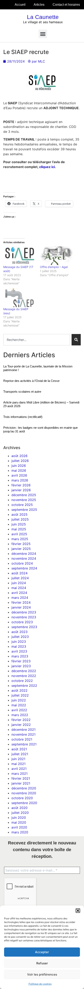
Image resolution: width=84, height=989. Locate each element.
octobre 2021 (21, 739)
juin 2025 (18, 524)
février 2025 (21, 544)
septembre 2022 (24, 686)
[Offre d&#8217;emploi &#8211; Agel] (56, 255)
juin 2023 (18, 642)
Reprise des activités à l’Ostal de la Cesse (31, 380)
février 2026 (21, 485)
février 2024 (21, 602)
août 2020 (19, 808)
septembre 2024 (24, 568)
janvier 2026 (21, 490)
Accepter (42, 952)
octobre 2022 (22, 681)
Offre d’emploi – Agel (54, 267)
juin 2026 (18, 466)
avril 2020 (19, 827)
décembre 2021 (23, 729)
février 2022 (21, 720)
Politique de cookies (40, 983)
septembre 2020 (24, 803)
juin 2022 (18, 700)
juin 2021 (18, 759)
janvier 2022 (21, 725)
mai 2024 (18, 588)
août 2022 (19, 690)
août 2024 (19, 573)
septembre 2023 (24, 627)
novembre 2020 (23, 793)
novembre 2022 (23, 676)
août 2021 (19, 749)
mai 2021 (18, 764)
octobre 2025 (22, 505)
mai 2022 (18, 705)
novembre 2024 (23, 558)
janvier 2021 (20, 783)
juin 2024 (18, 583)
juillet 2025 (20, 519)
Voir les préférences (42, 974)
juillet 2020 (20, 813)
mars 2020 (19, 832)
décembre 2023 (23, 612)
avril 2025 (19, 534)
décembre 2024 (23, 554)
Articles (39, 4)
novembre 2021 (23, 734)
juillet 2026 (20, 461)
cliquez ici (47, 167)
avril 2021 (19, 769)
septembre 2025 (24, 510)
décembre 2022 (23, 671)
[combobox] (36, 339)
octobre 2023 (22, 622)
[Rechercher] (76, 339)
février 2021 (20, 778)
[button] (78, 911)
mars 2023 (19, 656)
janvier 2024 (21, 607)
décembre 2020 (23, 788)
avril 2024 (19, 593)
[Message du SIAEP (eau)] (19, 298)
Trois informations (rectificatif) (22, 417)
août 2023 (19, 632)
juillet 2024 (20, 578)
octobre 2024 (22, 563)
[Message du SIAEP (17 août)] (19, 255)
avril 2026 (19, 475)
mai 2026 (18, 470)
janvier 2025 (21, 549)
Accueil (20, 4)
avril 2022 (19, 710)
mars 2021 (19, 773)
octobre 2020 (22, 798)
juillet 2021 (19, 754)
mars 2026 (19, 480)
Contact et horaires (66, 4)
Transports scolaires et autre (22, 391)
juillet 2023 (20, 637)
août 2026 (19, 456)
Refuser (42, 963)
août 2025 (19, 514)
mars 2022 (19, 715)
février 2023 (21, 661)
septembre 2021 (23, 744)
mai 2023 (18, 646)
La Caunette (43, 17)
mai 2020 (18, 822)
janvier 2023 (21, 666)
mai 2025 (18, 529)
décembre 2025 (23, 495)
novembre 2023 (23, 617)
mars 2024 (19, 598)
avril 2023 (19, 651)
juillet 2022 (20, 695)
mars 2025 (19, 539)
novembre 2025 (23, 500)
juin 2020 (18, 817)
